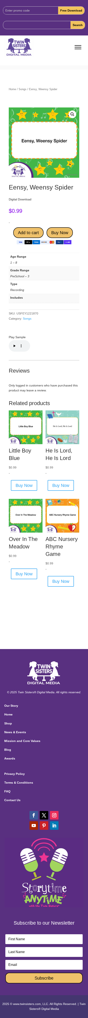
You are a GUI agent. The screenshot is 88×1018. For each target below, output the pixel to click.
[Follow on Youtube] (33, 825)
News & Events (15, 732)
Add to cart (28, 232)
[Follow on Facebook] (33, 815)
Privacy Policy (14, 774)
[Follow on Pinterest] (44, 825)
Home (12, 89)
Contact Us (12, 800)
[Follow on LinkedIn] (54, 825)
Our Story (11, 705)
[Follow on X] (44, 815)
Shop (8, 723)
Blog (7, 749)
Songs (22, 89)
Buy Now (59, 232)
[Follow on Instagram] (54, 815)
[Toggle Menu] (78, 47)
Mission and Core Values (22, 741)
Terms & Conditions (18, 782)
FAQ (7, 791)
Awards (9, 758)
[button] (72, 114)
